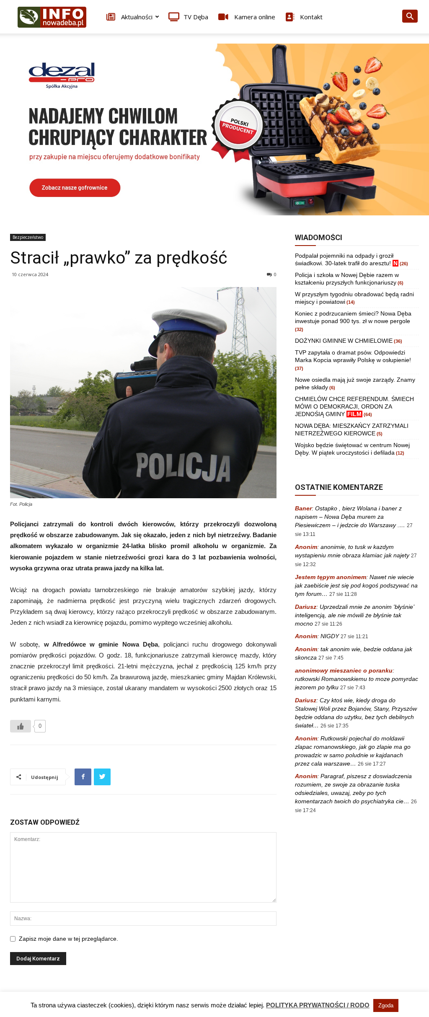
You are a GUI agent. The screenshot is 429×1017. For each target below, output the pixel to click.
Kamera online (254, 17)
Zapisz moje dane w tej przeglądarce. (68, 938)
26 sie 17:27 (372, 764)
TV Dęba (195, 17)
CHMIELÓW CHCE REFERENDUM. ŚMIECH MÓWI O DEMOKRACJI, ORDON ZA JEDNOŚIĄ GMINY (354, 406)
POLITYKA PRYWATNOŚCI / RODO (318, 1005)
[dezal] (214, 129)
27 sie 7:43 (352, 688)
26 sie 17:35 (334, 726)
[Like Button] (20, 726)
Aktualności (135, 17)
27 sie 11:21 (354, 636)
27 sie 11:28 (343, 594)
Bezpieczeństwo (28, 237)
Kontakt (310, 17)
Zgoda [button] (385, 1005)
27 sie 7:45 (331, 658)
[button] (410, 17)
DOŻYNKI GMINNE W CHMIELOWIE (344, 340)
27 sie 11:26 (328, 624)
